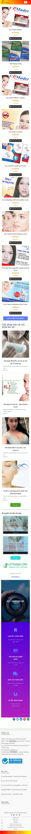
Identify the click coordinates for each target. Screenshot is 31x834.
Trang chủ (15, 817)
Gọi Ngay (13, 832)
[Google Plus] (16, 815)
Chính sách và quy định (15, 825)
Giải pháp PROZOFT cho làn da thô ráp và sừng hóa (14, 789)
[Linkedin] (19, 815)
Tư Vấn (21, 832)
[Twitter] (14, 815)
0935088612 (14, 752)
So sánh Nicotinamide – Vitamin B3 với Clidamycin (14, 776)
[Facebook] (11, 815)
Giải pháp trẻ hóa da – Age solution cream (12, 794)
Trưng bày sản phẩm (15, 824)
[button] (15, 318)
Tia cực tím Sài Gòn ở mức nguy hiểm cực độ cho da (14, 785)
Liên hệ (15, 829)
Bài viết (15, 820)
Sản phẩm (15, 819)
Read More (5, 370)
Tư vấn (15, 822)
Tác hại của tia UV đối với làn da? (9, 781)
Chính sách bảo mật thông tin (15, 827)
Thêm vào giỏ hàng (16, 38)
